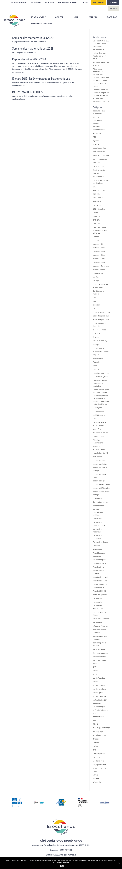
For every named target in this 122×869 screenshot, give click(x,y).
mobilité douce (99, 436)
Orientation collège (100, 502)
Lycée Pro (97, 429)
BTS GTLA (97, 205)
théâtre (96, 742)
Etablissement (98, 348)
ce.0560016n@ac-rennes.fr (64, 854)
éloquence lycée (99, 330)
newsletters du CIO (100, 453)
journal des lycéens (101, 377)
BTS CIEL (96, 194)
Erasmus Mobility (100, 341)
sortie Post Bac (99, 678)
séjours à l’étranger (101, 626)
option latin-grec (99, 481)
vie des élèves (98, 761)
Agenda (96, 140)
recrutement (98, 598)
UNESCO (96, 757)
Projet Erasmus (99, 553)
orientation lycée (99, 506)
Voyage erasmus (99, 764)
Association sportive (101, 155)
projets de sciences (100, 563)
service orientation (100, 649)
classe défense (99, 270)
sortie (95, 670)
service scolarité (99, 657)
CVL (94, 301)
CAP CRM (96, 220)
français (96, 362)
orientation (97, 498)
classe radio (98, 273)
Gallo (95, 366)
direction (96, 305)
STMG (95, 724)
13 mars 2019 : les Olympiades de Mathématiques (41, 78)
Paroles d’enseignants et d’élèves (99, 512)
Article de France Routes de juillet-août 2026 (100, 56)
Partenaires (97, 519)
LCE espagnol (98, 411)
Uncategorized (99, 753)
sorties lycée (98, 692)
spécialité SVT (98, 717)
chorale (96, 240)
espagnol (96, 344)
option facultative (100, 464)
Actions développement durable (99, 120)
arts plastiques (99, 152)
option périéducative (101, 484)
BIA (94, 187)
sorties (95, 681)
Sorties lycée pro (99, 696)
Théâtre (96, 739)
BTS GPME (97, 201)
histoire (96, 369)
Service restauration (101, 653)
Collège (96, 277)
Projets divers (98, 567)
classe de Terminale (101, 266)
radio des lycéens (100, 595)
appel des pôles (99, 148)
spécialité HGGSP (100, 700)
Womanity (97, 782)
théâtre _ (96, 746)
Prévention (97, 549)
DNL (94, 308)
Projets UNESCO (99, 591)
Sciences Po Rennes (101, 619)
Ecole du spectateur (101, 316)
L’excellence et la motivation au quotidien (100, 383)
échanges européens (101, 312)
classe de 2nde (99, 247)
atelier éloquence (100, 159)
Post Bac (96, 546)
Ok (62, 866)
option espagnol (99, 460)
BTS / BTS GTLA (99, 190)
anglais (96, 144)
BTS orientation (99, 209)
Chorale (96, 236)
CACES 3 (96, 216)
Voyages (96, 778)
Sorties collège (99, 685)
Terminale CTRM (99, 735)
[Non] (119, 863)
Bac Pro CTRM (98, 166)
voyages (96, 775)
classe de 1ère (98, 244)
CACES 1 (96, 212)
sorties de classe (99, 689)
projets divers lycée (101, 577)
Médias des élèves (100, 433)
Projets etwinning (100, 581)
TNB (94, 750)
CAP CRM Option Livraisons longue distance (100, 230)
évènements (98, 358)
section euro (98, 622)
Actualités (97, 133)
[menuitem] (18, 2)
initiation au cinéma (101, 373)
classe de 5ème (99, 259)
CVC (94, 297)
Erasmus (96, 333)
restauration (98, 602)
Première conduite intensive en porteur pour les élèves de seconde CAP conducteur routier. (101, 95)
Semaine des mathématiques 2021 (32, 48)
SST (94, 720)
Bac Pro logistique (100, 170)
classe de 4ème (99, 255)
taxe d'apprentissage (101, 728)
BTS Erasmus (98, 198)
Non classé (97, 457)
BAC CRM (96, 163)
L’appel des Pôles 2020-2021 (29, 59)
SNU (95, 667)
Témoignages (98, 731)
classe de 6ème (99, 262)
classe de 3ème (99, 251)
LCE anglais (97, 408)
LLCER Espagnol (99, 415)
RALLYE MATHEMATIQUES (27, 92)
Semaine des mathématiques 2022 (33, 38)
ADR (94, 137)
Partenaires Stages (100, 542)
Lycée (95, 419)
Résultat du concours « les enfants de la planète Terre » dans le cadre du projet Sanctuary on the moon (101, 77)
